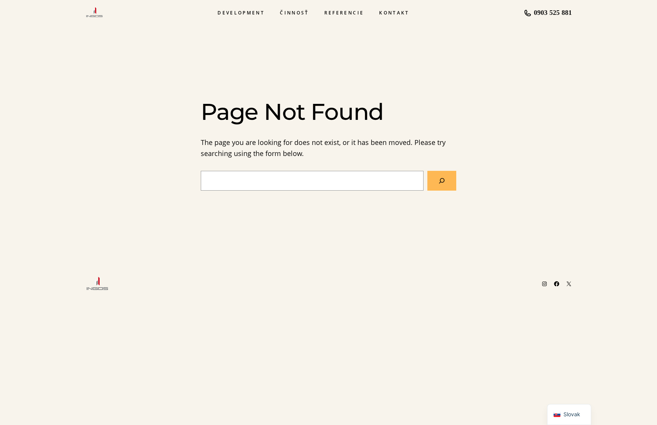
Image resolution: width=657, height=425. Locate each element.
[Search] (441, 181)
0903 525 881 (553, 12)
